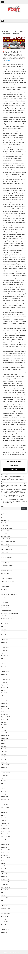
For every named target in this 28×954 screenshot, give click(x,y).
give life (19, 208)
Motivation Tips (5, 586)
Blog (2, 517)
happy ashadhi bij (18, 213)
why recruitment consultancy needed (16, 447)
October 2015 (4, 897)
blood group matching (13, 135)
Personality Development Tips (9, 594)
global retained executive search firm (15, 209)
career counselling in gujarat (15, 146)
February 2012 (5, 929)
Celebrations (4, 525)
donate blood (19, 167)
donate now (5, 172)
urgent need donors (10, 433)
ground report (6, 211)
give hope (15, 208)
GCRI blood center (20, 206)
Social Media (4, 602)
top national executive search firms (14, 418)
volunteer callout (19, 443)
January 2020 (4, 796)
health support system (10, 222)
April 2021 (3, 759)
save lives (5, 372)
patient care (20, 305)
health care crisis (11, 218)
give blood (10, 208)
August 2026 (4, 623)
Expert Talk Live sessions (8, 195)
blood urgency (21, 140)
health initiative (18, 220)
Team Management (6, 610)
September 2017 (5, 858)
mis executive (13, 291)
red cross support (17, 355)
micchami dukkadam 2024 (12, 287)
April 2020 (3, 791)
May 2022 (3, 746)
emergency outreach (11, 188)
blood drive (15, 133)
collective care (18, 151)
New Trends (4, 589)
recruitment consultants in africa (10, 349)
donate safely (18, 172)
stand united (22, 379)
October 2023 (4, 714)
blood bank (8, 130)
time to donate (21, 394)
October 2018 (4, 834)
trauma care (15, 424)
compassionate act (7, 160)
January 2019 (4, 826)
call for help (18, 142)
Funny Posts (4, 552)
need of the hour (6, 294)
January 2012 (4, 932)
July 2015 (3, 900)
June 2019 (4, 812)
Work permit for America (12, 450)
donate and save (11, 167)
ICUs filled (15, 247)
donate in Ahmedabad (12, 170)
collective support (11, 153)
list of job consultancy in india (12, 275)
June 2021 (4, 754)
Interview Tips (5, 573)
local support (22, 278)
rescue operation (17, 356)
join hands (11, 259)
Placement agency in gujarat (15, 309)
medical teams (19, 284)
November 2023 (5, 711)
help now (20, 225)
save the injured (19, 372)
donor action (7, 181)
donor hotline (18, 183)
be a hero (14, 82)
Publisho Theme (7, 952)
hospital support (19, 234)
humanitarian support (15, 245)
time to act (15, 394)
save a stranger (22, 371)
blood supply (6, 139)
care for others (8, 144)
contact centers (6, 161)
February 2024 (5, 703)
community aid (6, 154)
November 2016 (5, 881)
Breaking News (10, 64)
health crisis (18, 218)
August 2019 (4, 810)
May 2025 (3, 663)
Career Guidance (5, 523)
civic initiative (22, 149)
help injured (15, 225)
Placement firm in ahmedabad (18, 319)
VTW (11, 445)
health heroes (11, 220)
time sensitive (9, 394)
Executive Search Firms (20, 193)
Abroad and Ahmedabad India (11, 66)
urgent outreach (18, 433)
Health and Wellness (6, 557)
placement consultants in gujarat (10, 317)
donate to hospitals (9, 174)
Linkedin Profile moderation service (12, 270)
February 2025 (5, 671)
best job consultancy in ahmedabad (10, 94)
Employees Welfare (6, 538)
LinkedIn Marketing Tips (7, 581)
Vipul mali (17, 440)
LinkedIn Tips (4, 584)
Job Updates (4, 576)
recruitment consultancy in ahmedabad (13, 348)
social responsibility (7, 379)
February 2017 (5, 873)
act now (13, 68)
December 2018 (5, 828)
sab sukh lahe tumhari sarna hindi (17, 364)
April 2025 (3, 666)
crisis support (19, 161)
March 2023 (4, 733)
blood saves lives (19, 137)
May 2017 (3, 866)
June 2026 (4, 629)
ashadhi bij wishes (7, 80)
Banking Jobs (4, 515)
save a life (16, 371)
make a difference (7, 280)
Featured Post (5, 546)
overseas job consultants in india (10, 305)
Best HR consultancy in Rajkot (18, 92)
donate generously (12, 169)
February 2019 (5, 823)
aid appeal (9, 76)
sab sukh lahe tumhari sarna (17, 360)
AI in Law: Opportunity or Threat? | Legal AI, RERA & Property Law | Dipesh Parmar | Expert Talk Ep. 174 (13, 485)
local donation (16, 278)
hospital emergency (7, 231)
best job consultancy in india (19, 96)
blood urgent (5, 142)
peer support (13, 307)
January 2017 (4, 876)
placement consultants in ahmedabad (18, 316)
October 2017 (4, 855)
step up (4, 381)
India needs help (15, 248)
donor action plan (15, 181)
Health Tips (4, 560)
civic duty (17, 149)
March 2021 (4, 762)
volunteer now (6, 445)
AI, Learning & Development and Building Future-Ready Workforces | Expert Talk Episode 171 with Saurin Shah (14, 501)
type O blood (11, 427)
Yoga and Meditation (6, 618)
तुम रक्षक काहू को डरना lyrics (13, 452)
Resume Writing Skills (7, 600)
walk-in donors (15, 445)
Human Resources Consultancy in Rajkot (15, 243)
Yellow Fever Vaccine (7, 616)
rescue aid (10, 356)
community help (18, 156)
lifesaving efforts (17, 264)
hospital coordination (9, 229)
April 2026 (3, 634)
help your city (12, 227)
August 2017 (4, 860)
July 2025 (3, 658)
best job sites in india (13, 105)
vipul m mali (11, 440)
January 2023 (4, 738)
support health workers (14, 383)
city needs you (22, 147)
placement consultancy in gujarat (16, 312)
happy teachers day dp (11, 215)
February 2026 (5, 639)
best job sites (15, 103)
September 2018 (5, 836)
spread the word (15, 379)
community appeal (14, 154)
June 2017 (4, 863)
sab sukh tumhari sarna (8, 371)
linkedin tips (15, 271)
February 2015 (5, 905)
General (15, 64)
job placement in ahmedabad (16, 257)
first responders (6, 202)
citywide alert (5, 149)
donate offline (12, 172)
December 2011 (5, 935)
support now (12, 385)
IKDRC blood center (7, 248)
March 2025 (4, 669)
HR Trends (4, 568)
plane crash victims (21, 323)
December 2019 (5, 799)
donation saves (16, 179)
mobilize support (6, 293)
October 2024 (4, 682)
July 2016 (3, 892)
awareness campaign (16, 80)
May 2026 (3, 631)
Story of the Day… (6, 605)
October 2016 (4, 884)
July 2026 (3, 626)
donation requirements (8, 179)
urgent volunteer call (7, 436)
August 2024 (4, 687)
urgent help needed (15, 431)
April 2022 (3, 748)
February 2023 (5, 735)
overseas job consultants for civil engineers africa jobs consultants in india (14, 298)
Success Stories (5, 608)
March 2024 (4, 701)
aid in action (14, 76)
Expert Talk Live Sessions (8, 541)
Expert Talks (9, 200)
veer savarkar (5, 440)
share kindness (14, 374)
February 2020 (5, 794)
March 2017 (4, 871)
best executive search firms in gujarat (11, 87)
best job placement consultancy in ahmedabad (13, 98)
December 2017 (5, 850)
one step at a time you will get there (12, 296)
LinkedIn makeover (13, 268)
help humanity (19, 224)
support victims (6, 387)
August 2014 (4, 916)
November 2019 (5, 802)
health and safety (18, 216)
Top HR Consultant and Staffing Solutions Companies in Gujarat (13, 406)
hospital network (21, 232)
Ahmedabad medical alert (13, 73)
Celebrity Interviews (6, 528)
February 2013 (5, 919)
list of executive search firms (9, 273)
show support (17, 376)
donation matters (18, 177)
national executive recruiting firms (18, 293)
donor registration (10, 185)
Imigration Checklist (6, 570)
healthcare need (6, 224)
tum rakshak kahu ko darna (8, 426)
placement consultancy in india (9, 314)
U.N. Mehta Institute (19, 427)
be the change (20, 82)
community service (17, 158)
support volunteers (14, 387)
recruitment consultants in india (13, 353)
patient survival (6, 307)
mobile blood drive (21, 291)
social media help (20, 378)
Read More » (9, 60)
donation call (11, 176)
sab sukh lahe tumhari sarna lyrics (10, 365)
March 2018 (4, 842)
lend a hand (9, 262)
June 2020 (4, 786)
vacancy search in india (19, 438)
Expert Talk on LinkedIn (8, 197)
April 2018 (3, 839)
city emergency (15, 147)
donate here (19, 169)
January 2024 (4, 706)
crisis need (12, 161)
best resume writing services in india (15, 115)
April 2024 (3, 698)
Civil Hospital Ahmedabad (8, 151)
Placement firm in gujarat (8, 321)
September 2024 (5, 685)
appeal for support (19, 78)
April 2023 (3, 730)
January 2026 (4, 642)
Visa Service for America (13, 442)
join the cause (17, 259)
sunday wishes (10, 381)
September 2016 (5, 887)
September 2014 (5, 913)
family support (16, 200)
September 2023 (5, 717)
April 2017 (3, 868)
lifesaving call (10, 264)
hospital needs (14, 232)
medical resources (11, 284)
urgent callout (8, 431)
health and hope (10, 216)
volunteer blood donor (10, 443)
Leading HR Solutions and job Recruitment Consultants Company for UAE (14, 261)
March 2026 (4, 637)
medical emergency (16, 282)
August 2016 (4, 889)
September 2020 (5, 778)
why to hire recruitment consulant (10, 449)
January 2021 (4, 767)
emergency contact (15, 186)
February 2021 (5, 764)
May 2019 (3, 815)
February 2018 (5, 844)
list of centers (21, 271)
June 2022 (4, 743)
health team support (20, 222)
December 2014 (5, 908)
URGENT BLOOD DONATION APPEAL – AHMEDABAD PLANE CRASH (13, 32)
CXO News (4, 533)
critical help (9, 163)
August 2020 (4, 780)
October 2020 (4, 775)
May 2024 (3, 695)
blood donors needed (7, 133)
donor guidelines (10, 183)
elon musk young (18, 185)
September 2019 (5, 807)
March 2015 (4, 903)
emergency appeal (7, 186)
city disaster (8, 147)
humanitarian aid (6, 245)
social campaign (11, 378)
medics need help (15, 286)
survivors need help (11, 388)
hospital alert (18, 227)
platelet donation (6, 325)
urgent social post (11, 434)
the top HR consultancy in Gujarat (17, 390)
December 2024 (5, 677)
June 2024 (4, 693)
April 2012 (3, 924)
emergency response (12, 190)
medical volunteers (7, 286)
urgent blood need (18, 429)
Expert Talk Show (11, 199)
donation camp (17, 176)
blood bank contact (16, 130)
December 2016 (5, 879)
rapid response (12, 346)
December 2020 (5, 770)
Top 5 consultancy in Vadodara (12, 401)
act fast (9, 68)
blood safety (12, 137)
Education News (5, 536)
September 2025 (5, 653)
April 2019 (3, 818)
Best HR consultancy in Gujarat (15, 91)
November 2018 (5, 831)
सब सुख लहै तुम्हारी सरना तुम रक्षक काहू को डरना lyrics (14, 454)
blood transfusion (13, 139)
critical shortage (16, 163)
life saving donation (16, 262)
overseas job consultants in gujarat (16, 303)
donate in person (21, 170)
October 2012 (4, 921)
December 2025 (5, 645)
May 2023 (3, 727)
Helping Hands (21, 64)
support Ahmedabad (18, 381)
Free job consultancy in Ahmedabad (16, 204)
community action (19, 153)
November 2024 (5, 679)
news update (13, 294)
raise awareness (19, 344)
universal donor (10, 429)
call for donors (12, 142)
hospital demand (18, 229)
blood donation (10, 131)
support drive (6, 383)
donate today (17, 174)
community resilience (7, 158)
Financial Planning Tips (7, 549)
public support (12, 344)
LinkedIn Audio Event (6, 578)
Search (2, 506)
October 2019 (4, 804)
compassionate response (17, 160)
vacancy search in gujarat (8, 438)
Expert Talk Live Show (19, 195)
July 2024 (3, 690)
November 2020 (5, 772)
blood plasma (6, 137)
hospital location (6, 232)
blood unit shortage (7, 140)
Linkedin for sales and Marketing (12, 266)
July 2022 (3, 740)
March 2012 (4, 927)
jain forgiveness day (11, 250)
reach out (18, 346)
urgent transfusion (20, 434)
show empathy (10, 376)
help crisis (12, 224)
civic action (11, 149)
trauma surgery (22, 424)
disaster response (9, 165)
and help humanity (11, 78)
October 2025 (4, 650)
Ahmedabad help (16, 71)
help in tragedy (9, 225)
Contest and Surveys (6, 530)
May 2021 (3, 756)
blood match (21, 135)
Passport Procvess (6, 592)
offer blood (19, 294)
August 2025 (4, 655)
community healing (10, 156)
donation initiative (10, 177)
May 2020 (3, 788)
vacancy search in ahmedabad (18, 436)
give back (5, 208)
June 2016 (4, 895)
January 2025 (4, 674)
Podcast (12, 325)
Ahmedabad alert (10, 69)
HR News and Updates (7, 565)
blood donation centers (19, 131)
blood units (14, 140)
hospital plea (5, 234)
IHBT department (21, 247)
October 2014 (4, 911)
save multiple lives (12, 372)
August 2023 (4, 719)
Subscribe (14, 469)
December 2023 (5, 709)
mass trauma (8, 282)
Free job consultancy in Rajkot (9, 206)
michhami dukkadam (15, 289)
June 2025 (4, 661)
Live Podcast (9, 278)
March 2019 (4, 820)
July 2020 (3, 783)
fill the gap (22, 200)
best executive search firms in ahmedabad (16, 85)
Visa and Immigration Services (9, 613)
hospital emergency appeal (18, 231)
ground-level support (14, 211)
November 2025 (5, 647)
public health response (12, 342)
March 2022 (4, 751)
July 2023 (3, 722)
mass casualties (14, 280)
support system (18, 385)
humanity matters (8, 247)
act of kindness (19, 68)
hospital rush (12, 234)
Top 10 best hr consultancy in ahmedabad (12, 395)
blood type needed (22, 139)
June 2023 (4, 725)
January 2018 (4, 847)
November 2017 (5, 852)
